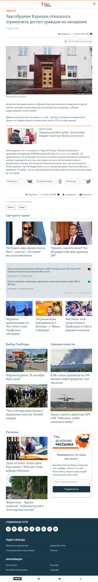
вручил (47, 167)
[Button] (64, 34)
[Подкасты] (49, 529)
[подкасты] (39, 579)
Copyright (54, 570)
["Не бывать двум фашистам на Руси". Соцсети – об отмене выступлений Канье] (26, 233)
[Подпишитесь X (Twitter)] (20, 529)
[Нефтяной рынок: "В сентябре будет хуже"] (26, 360)
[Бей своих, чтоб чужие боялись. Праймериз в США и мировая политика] (78, 308)
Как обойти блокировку (16, 570)
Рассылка (54, 565)
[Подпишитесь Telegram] (31, 529)
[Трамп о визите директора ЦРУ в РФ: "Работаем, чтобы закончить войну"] (71, 399)
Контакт (54, 551)
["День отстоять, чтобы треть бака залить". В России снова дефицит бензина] (26, 448)
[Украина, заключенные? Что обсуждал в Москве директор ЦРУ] (71, 233)
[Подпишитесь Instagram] (37, 529)
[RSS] (43, 529)
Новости (11, 11)
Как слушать (11, 565)
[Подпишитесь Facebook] (14, 529)
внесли (24, 151)
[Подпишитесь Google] (8, 529)
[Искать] (81, 579)
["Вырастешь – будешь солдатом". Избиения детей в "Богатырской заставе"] (26, 487)
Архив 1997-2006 (57, 546)
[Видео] (60, 579)
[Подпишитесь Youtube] (26, 529)
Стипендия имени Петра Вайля (20, 551)
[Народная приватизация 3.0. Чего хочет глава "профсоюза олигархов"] (19, 308)
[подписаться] (55, 529)
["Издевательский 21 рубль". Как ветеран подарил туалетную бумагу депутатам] (22, 136)
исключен (62, 154)
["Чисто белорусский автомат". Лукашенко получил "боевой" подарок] (26, 396)
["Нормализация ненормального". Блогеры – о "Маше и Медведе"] (49, 308)
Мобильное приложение (17, 546)
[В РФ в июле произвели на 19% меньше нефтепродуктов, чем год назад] (71, 360)
